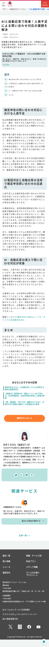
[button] (3, 4)
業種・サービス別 (34, 555)
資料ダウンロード (24, 418)
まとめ (11, 95)
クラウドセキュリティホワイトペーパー (20, 614)
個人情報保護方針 (10, 618)
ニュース (6, 567)
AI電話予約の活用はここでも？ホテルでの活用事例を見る (23, 318)
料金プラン (31, 561)
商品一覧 (6, 555)
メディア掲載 (32, 567)
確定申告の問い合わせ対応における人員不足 (25, 79)
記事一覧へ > (24, 535)
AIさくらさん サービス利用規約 (16, 609)
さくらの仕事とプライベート (33, 573)
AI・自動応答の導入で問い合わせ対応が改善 (25, 91)
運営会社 (6, 572)
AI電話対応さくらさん (17, 9)
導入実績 (6, 561)
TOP (4, 9)
